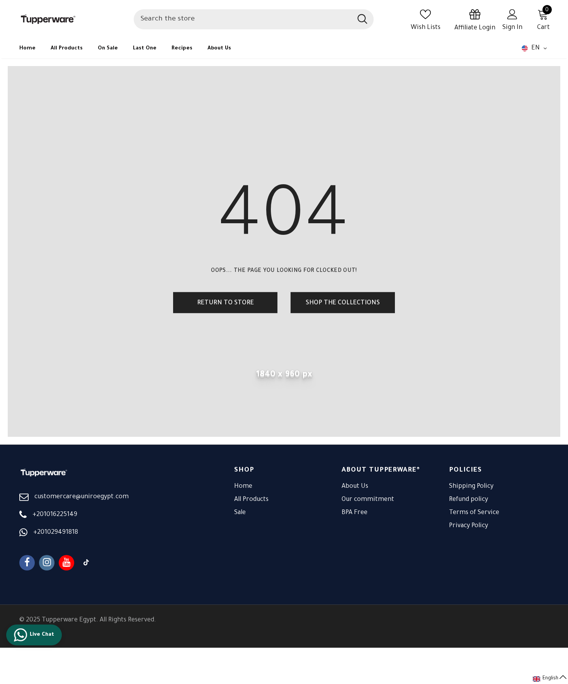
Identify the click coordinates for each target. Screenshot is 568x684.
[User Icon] (512, 13)
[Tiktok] (86, 562)
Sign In (512, 27)
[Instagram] (46, 562)
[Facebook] (27, 562)
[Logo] (72, 19)
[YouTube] (66, 562)
